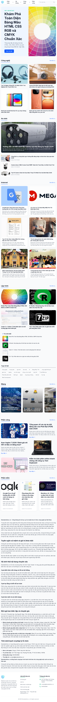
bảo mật (25, 369)
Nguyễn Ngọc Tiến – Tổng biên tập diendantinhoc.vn (28, 692)
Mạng (3, 384)
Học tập (43, 374)
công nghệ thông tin (46, 369)
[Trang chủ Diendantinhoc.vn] (2, 2)
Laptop (10, 372)
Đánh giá (16, 374)
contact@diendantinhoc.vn (47, 684)
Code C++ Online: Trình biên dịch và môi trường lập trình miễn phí (25, 349)
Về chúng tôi (23, 679)
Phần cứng (33, 2)
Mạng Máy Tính (35, 369)
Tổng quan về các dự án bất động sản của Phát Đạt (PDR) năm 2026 (41, 426)
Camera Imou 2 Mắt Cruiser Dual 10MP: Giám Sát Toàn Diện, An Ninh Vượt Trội (32, 165)
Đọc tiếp (31, 437)
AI (29, 369)
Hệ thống (17, 2)
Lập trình (4, 286)
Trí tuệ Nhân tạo (43, 372)
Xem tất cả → (53, 60)
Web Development (6, 377)
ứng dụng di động (29, 374)
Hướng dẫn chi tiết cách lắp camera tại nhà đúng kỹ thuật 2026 (28, 147)
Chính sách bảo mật (24, 687)
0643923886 (44, 686)
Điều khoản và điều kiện (25, 684)
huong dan (11, 369)
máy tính (35, 372)
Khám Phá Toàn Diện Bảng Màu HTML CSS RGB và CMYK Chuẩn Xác (13, 26)
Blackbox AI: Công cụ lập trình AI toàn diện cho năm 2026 (47, 495)
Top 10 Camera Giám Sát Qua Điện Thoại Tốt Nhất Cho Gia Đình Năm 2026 (31, 172)
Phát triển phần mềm (6, 374)
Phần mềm (8, 2)
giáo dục (4, 372)
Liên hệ (22, 682)
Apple (21, 374)
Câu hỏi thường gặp (24, 689)
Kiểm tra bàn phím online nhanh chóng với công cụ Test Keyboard (42, 461)
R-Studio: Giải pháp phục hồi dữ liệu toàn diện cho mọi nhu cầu (24, 343)
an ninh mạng (17, 372)
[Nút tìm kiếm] (54, 2)
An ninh (4, 119)
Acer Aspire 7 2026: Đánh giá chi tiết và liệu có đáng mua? (14, 444)
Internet (4, 182)
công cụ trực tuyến (26, 372)
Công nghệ (24, 2)
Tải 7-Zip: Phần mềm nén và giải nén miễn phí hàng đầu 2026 (24, 356)
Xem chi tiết (9, 51)
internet (37, 374)
